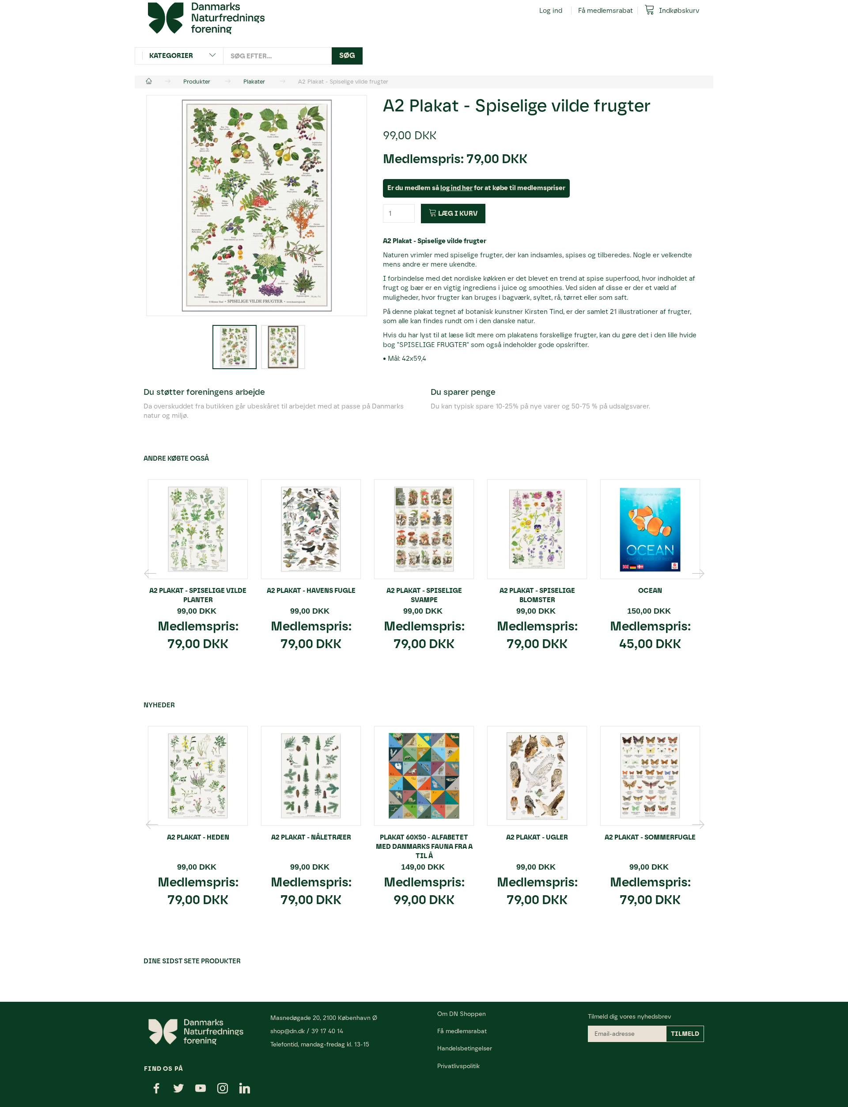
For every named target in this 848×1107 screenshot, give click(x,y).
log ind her (456, 188)
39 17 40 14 (327, 1030)
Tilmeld (685, 1034)
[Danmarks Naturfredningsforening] (206, 17)
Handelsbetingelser (464, 1048)
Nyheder (159, 705)
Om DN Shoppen (461, 1013)
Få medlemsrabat (605, 11)
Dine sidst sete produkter (192, 961)
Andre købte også (176, 458)
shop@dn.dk (287, 1030)
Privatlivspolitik (458, 1065)
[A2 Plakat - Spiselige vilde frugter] (256, 205)
